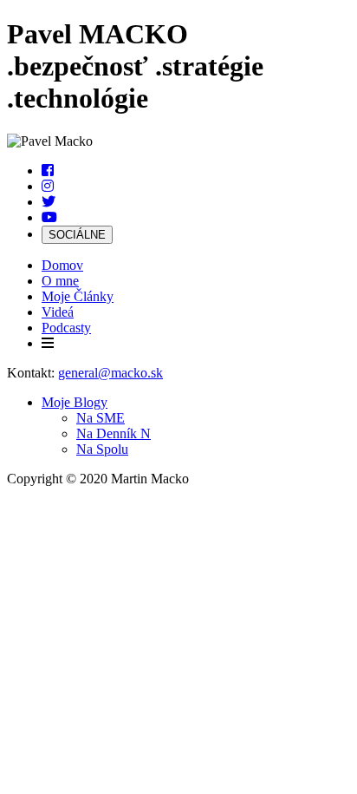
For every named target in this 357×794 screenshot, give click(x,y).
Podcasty (66, 327)
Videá (58, 312)
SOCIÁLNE (77, 234)
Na (100, 417)
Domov (62, 265)
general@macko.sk (110, 372)
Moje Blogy (74, 402)
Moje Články (78, 296)
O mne (60, 280)
